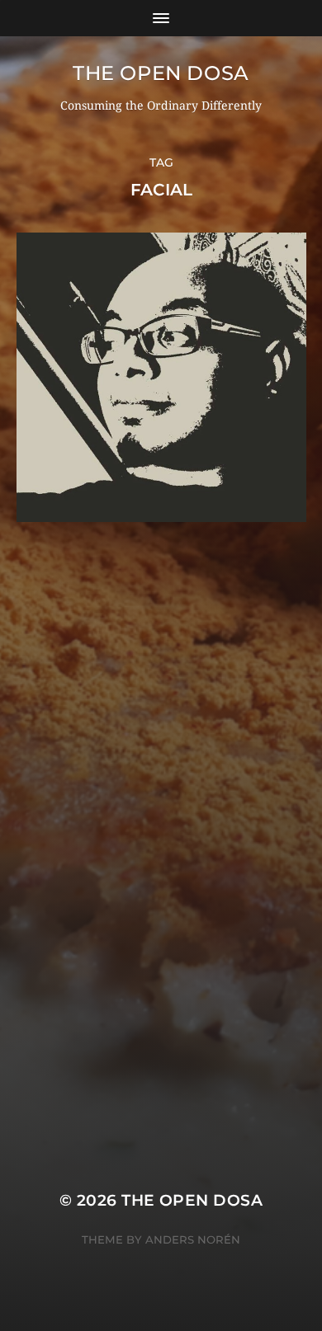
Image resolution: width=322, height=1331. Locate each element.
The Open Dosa (161, 73)
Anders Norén (192, 1239)
